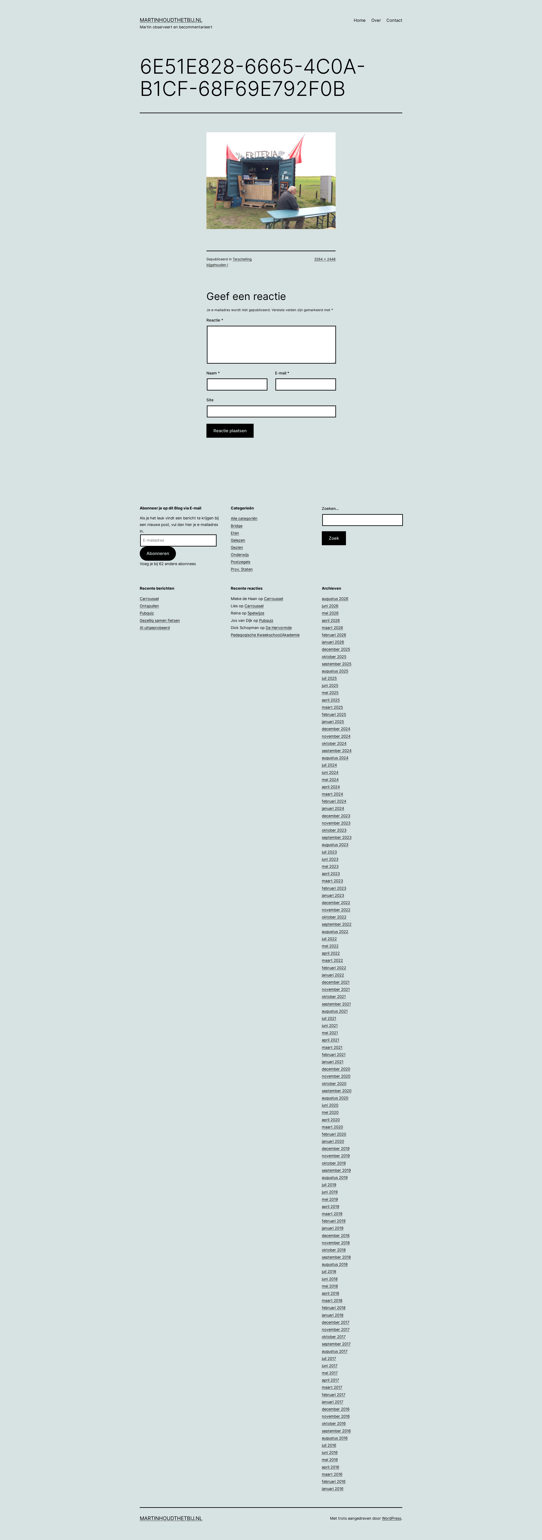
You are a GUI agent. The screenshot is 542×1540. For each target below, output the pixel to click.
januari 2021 (332, 1062)
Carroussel (149, 598)
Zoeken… (330, 508)
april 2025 (331, 700)
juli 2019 (329, 1185)
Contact (394, 20)
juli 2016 (329, 1445)
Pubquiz (147, 613)
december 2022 (336, 902)
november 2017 (336, 1329)
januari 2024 (333, 808)
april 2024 (331, 787)
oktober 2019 (334, 1163)
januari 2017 (332, 1402)
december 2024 (336, 729)
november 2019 (336, 1156)
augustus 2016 (335, 1438)
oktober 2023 (334, 830)
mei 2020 (330, 1112)
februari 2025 (334, 714)
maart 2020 (332, 1127)
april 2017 (330, 1380)
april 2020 (331, 1120)
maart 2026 (332, 627)
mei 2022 (330, 946)
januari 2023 (333, 895)
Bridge (236, 526)
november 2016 (336, 1416)
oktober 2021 (334, 996)
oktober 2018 (334, 1250)
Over (376, 20)
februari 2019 (334, 1221)
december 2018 (336, 1235)
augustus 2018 (335, 1264)
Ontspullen (149, 606)
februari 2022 (334, 968)
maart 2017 (332, 1387)
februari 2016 (334, 1481)
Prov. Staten (242, 569)
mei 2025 (330, 692)
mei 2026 (330, 613)
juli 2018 (329, 1271)
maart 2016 (332, 1474)
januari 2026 (333, 642)
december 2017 (335, 1322)
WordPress (391, 1518)
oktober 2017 (334, 1336)
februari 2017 (333, 1394)
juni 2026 (330, 606)
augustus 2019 (335, 1177)
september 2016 (336, 1431)
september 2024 (337, 750)
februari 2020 (334, 1134)
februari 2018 (334, 1307)
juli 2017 (329, 1358)
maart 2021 (332, 1047)
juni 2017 (329, 1365)
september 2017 (336, 1344)
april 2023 (331, 873)
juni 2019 (330, 1192)
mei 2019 (330, 1199)
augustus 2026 (335, 598)
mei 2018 (330, 1286)
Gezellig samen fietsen (160, 620)
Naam (213, 373)
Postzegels (240, 562)
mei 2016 (330, 1459)
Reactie (214, 320)
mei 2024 (330, 779)
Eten (235, 533)
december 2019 (336, 1148)
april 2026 (331, 620)
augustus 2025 (335, 671)
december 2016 (336, 1409)
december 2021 (336, 982)
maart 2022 (332, 960)
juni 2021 (330, 1025)
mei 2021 (330, 1033)
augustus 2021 (335, 1011)
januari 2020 (333, 1141)
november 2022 (336, 910)
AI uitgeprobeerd (155, 627)
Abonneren (158, 553)
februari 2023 (334, 888)
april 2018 (330, 1293)
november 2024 (336, 736)
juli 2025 (329, 678)
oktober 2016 (334, 1423)
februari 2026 (334, 635)
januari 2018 (332, 1315)
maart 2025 (332, 707)
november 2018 (336, 1243)
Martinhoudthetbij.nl (171, 20)
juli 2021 (329, 1018)
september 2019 (336, 1170)
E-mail (282, 373)
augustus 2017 (334, 1351)
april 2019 (330, 1206)
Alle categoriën (244, 518)
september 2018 (336, 1257)
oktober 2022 (334, 917)
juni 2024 (330, 772)
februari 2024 (334, 801)
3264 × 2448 (325, 259)
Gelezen (238, 540)
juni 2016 (330, 1452)
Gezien (237, 547)
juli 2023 (329, 852)
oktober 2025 (334, 656)
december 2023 (336, 816)
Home (360, 20)
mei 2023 (330, 866)
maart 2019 (332, 1214)
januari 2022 (333, 975)
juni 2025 (330, 685)
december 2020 (336, 1069)
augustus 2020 (335, 1098)
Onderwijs (240, 554)
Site (210, 400)
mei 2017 (330, 1373)
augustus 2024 (335, 758)
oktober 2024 (334, 743)
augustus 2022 (335, 931)
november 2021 (336, 989)
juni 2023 (330, 859)
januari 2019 (332, 1228)
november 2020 (336, 1076)
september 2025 (336, 664)
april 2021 (330, 1040)
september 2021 (336, 1004)
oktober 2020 (334, 1083)
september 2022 (336, 924)
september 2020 (336, 1091)
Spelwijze (255, 613)
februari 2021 (334, 1054)
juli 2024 (329, 765)
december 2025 (336, 649)
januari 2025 (333, 721)
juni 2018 (330, 1279)
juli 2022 (329, 939)
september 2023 (336, 837)
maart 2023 (332, 881)
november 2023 (336, 823)
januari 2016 (332, 1488)
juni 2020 (330, 1105)
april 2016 (330, 1467)
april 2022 (331, 953)
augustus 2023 (335, 844)
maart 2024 (332, 794)
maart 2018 (332, 1300)
